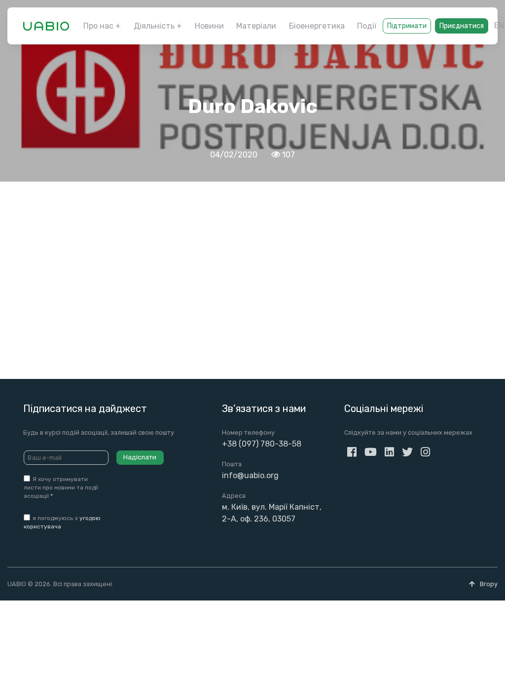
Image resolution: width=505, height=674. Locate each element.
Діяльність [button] (154, 26)
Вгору (488, 584)
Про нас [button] (98, 26)
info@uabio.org (250, 475)
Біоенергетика (317, 26)
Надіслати (139, 457)
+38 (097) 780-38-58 (261, 444)
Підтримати (407, 26)
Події (366, 26)
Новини (209, 26)
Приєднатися (461, 26)
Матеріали (256, 26)
